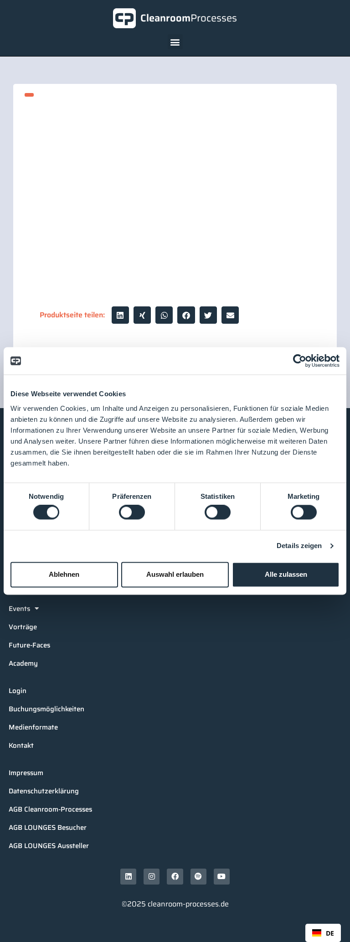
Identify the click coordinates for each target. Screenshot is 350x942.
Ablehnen (64, 574)
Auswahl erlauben (175, 574)
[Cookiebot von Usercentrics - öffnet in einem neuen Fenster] (300, 360)
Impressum (26, 772)
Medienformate (33, 727)
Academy (23, 663)
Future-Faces (29, 645)
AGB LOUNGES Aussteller (49, 845)
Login (17, 690)
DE (330, 933)
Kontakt (21, 745)
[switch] (132, 512)
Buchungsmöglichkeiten (46, 709)
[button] (175, 41)
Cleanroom (188, 18)
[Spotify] (198, 877)
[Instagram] (152, 877)
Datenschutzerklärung (44, 791)
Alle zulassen (286, 574)
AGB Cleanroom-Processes (50, 809)
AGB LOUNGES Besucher (48, 827)
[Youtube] (222, 877)
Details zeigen (299, 546)
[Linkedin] (128, 877)
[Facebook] (175, 877)
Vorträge (23, 626)
